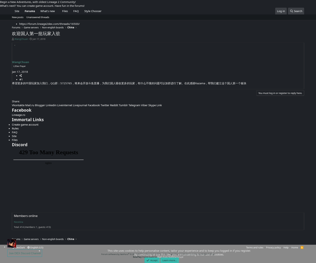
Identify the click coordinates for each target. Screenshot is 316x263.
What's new (47, 11)
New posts (17, 17)
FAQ (76, 11)
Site (17, 11)
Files (65, 11)
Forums (30, 11)
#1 (21, 79)
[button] (57, 11)
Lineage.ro (18, 115)
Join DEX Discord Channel (25, 253)
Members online (26, 216)
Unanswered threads (37, 17)
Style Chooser (92, 11)
